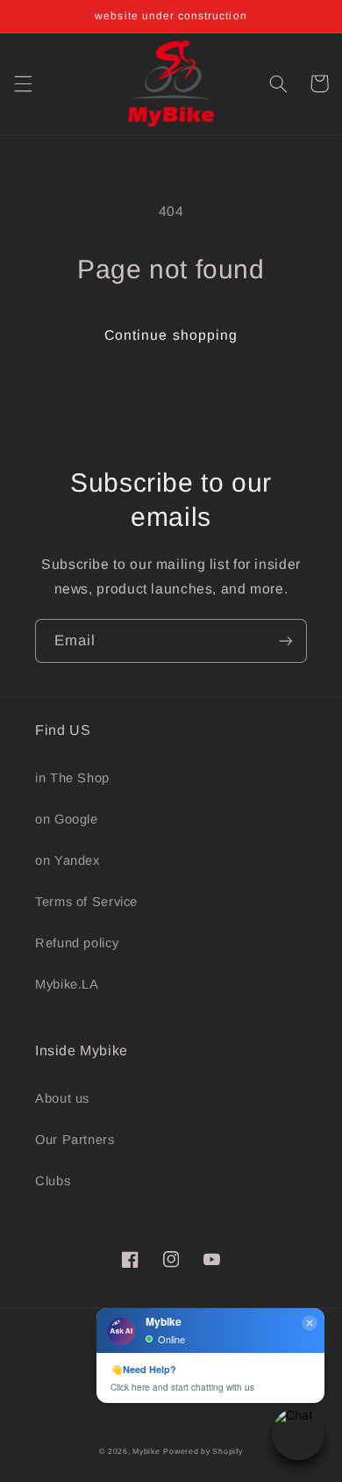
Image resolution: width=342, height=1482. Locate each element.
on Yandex (67, 860)
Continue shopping (171, 334)
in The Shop (72, 778)
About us (62, 1098)
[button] (23, 83)
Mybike (146, 1451)
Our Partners (75, 1140)
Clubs (52, 1181)
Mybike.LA (67, 984)
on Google (66, 819)
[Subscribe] (286, 640)
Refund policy (76, 943)
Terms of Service (86, 902)
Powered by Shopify (202, 1451)
